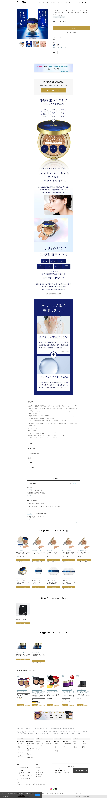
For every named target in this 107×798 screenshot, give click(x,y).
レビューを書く (54, 478)
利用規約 (47, 793)
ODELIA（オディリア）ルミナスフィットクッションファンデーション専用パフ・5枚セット (68, 582)
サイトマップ (62, 793)
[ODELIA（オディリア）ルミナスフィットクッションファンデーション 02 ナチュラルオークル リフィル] (53, 548)
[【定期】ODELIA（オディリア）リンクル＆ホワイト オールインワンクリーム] (38, 650)
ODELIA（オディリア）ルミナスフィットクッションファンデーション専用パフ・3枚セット (53, 582)
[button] (16, 27)
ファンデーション (39, 745)
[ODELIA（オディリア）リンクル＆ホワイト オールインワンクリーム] (23, 650)
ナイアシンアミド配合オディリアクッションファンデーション (25, 779)
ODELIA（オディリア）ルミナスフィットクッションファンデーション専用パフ (38, 582)
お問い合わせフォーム (79, 770)
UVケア (38, 749)
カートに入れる (23, 560)
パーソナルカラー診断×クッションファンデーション (25, 770)
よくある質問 (38, 776)
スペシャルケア (20, 756)
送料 (39, 770)
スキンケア (39, 2)
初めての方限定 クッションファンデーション (25, 773)
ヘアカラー (75, 747)
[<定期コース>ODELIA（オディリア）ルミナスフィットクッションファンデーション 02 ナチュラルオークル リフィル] (84, 548)
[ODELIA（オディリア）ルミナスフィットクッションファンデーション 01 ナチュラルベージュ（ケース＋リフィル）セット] (23, 548)
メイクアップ (45, 2)
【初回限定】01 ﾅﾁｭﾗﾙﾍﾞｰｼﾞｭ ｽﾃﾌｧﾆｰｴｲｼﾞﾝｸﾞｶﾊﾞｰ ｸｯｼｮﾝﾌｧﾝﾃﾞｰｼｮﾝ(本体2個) (23, 694)
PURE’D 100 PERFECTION (29, 750)
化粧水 (19, 746)
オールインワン (20, 751)
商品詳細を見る (27, 705)
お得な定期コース (41, 774)
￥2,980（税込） (79, 698)
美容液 (19, 747)
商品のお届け (40, 772)
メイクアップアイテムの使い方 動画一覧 (25, 776)
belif (27, 753)
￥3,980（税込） (20, 697)
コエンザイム (57, 751)
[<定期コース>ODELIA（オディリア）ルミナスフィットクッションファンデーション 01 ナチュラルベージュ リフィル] (68, 548)
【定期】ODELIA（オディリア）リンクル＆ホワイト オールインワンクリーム (38, 655)
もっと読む (78, 522)
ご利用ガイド (38, 767)
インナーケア (52, 2)
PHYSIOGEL (29, 754)
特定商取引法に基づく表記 (54, 793)
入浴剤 (83, 746)
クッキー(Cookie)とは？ (6, 796)
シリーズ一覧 (67, 2)
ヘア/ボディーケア (60, 2)
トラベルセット (20, 755)
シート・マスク (20, 752)
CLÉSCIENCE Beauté (30, 748)
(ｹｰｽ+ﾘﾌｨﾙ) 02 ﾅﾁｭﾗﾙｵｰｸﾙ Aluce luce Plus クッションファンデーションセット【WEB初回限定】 (53, 695)
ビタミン (56, 747)
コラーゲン (56, 746)
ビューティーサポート (67, 743)
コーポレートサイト (82, 793)
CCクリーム (38, 748)
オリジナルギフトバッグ (21, 619)
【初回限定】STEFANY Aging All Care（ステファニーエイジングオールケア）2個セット (68, 697)
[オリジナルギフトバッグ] (23, 615)
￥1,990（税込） (50, 698)
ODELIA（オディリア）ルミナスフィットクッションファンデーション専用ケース (23, 582)
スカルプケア (76, 743)
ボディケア (84, 743)
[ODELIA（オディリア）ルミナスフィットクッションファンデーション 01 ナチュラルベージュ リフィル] (38, 548)
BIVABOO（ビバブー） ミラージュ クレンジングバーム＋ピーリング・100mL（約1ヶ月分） (83, 695)
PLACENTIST (29, 745)
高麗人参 (56, 750)
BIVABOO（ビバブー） (30, 757)
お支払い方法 (40, 769)
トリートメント (76, 746)
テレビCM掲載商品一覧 (23, 767)
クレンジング (20, 743)
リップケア (19, 753)
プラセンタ (56, 743)
